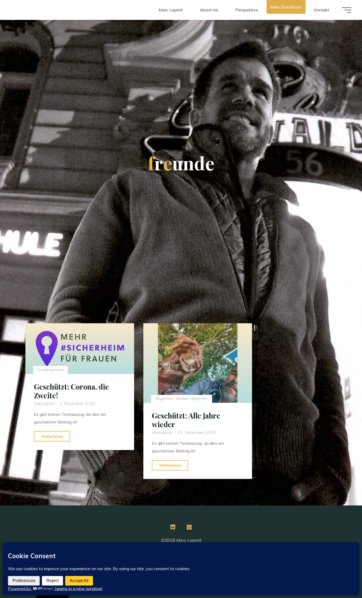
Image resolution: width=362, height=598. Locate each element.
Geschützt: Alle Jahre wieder (186, 420)
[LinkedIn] (173, 527)
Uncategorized (50, 369)
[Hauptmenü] (346, 10)
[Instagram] (189, 527)
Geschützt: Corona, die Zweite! (71, 391)
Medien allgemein (192, 398)
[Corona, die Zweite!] (79, 348)
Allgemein (164, 398)
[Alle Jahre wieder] (197, 363)
